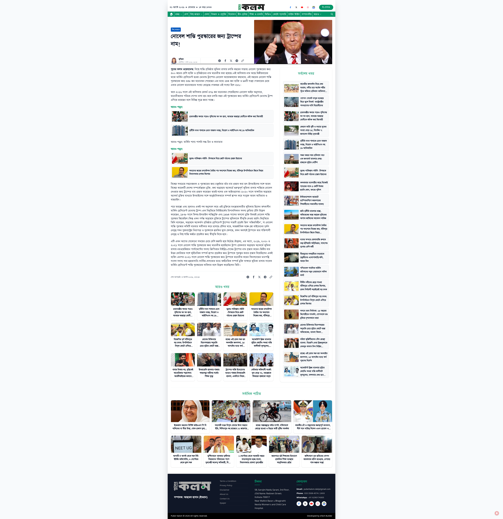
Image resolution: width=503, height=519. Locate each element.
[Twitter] (305, 503)
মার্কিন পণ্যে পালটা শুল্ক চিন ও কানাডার (203, 142)
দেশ (186, 14)
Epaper (223, 503)
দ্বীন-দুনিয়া (242, 14)
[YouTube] (302, 7)
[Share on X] (231, 60)
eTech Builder (326, 516)
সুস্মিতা (181, 59)
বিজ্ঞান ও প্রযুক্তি (218, 14)
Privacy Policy (226, 485)
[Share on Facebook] (225, 60)
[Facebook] (290, 7)
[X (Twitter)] (296, 7)
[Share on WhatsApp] (219, 60)
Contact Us (224, 499)
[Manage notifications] (497, 513)
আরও (316, 14)
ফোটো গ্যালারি (279, 14)
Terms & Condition (228, 481)
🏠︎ (171, 14)
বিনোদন (232, 14)
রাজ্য (177, 14)
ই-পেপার (326, 7)
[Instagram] (307, 7)
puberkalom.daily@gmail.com (317, 489)
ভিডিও (268, 14)
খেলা (207, 14)
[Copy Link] (242, 60)
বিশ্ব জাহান (195, 14)
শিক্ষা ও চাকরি (256, 14)
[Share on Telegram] (236, 60)
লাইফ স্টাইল (294, 14)
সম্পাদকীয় (307, 14)
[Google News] (313, 7)
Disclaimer (224, 490)
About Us (224, 494)
